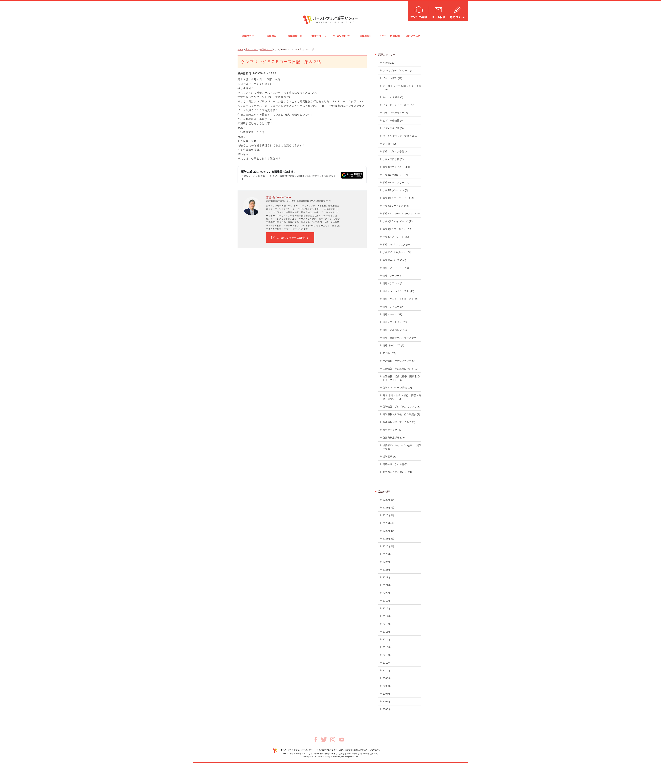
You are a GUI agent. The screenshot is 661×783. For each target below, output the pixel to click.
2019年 (387, 600)
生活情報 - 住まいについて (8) (399, 361)
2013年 (387, 647)
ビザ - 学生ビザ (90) (394, 128)
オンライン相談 (418, 10)
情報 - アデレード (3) (394, 275)
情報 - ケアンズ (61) (394, 283)
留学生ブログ (266, 49)
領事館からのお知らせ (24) (397, 472)
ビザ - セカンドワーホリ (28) (398, 105)
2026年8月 (388, 499)
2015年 (387, 631)
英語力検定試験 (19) (394, 437)
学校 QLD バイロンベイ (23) (398, 221)
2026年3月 (388, 538)
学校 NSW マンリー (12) (396, 182)
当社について (413, 36)
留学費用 (271, 36)
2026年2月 (388, 546)
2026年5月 (388, 523)
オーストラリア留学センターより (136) (402, 88)
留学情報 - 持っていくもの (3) (399, 422)
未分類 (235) (389, 353)
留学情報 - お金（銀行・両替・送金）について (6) (402, 397)
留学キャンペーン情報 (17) (397, 387)
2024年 (387, 561)
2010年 (387, 670)
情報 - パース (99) (392, 314)
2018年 (387, 608)
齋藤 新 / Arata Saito (278, 197)
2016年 (387, 624)
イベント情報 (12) (392, 78)
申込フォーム (458, 10)
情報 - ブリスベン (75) (395, 322)
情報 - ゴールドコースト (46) (398, 291)
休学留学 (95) (390, 143)
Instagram (332, 739)
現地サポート (318, 36)
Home (240, 49)
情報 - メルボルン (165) (395, 330)
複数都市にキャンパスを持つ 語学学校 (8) (402, 447)
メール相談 (438, 10)
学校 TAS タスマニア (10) (397, 244)
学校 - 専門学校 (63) (394, 159)
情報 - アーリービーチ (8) (396, 267)
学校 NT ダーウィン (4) (395, 190)
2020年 (387, 593)
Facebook (315, 739)
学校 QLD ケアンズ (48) (396, 205)
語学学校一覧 (295, 36)
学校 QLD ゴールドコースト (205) (401, 213)
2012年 (387, 655)
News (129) (389, 62)
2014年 (387, 639)
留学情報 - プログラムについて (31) (402, 406)
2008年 (387, 686)
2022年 (387, 577)
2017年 (387, 616)
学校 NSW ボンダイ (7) (395, 174)
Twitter (324, 740)
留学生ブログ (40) (392, 429)
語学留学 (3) (389, 456)
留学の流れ (366, 36)
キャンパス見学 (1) (393, 97)
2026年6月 (388, 515)
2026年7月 (388, 507)
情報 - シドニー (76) (394, 306)
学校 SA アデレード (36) (396, 236)
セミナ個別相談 (389, 36)
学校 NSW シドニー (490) (397, 167)
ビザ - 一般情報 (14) (394, 120)
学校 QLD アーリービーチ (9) (399, 198)
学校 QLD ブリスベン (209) (397, 229)
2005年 (387, 709)
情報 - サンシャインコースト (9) (400, 298)
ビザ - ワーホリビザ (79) (396, 112)
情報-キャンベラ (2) (393, 345)
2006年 (387, 701)
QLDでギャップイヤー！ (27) (399, 70)
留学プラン (248, 36)
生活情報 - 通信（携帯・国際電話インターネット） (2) (402, 378)
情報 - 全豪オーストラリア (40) (400, 337)
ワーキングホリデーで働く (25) (400, 136)
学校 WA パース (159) (394, 260)
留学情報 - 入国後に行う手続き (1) (401, 414)
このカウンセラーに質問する (292, 237)
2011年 (386, 662)
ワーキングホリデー (342, 36)
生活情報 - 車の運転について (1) (400, 368)
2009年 (387, 678)
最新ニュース (251, 49)
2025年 (387, 554)
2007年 (387, 693)
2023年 (387, 569)
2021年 (387, 585)
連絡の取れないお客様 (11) (397, 464)
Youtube (341, 739)
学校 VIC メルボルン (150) (397, 252)
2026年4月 (388, 530)
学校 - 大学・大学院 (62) (396, 151)
